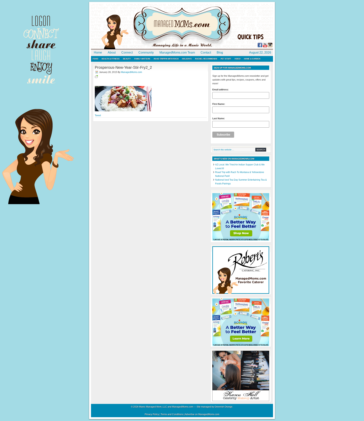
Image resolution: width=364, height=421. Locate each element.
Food (95, 59)
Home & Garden (252, 59)
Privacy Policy (152, 414)
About (112, 52)
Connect (127, 52)
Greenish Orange (223, 406)
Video (238, 59)
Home (98, 52)
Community (146, 52)
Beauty (127, 59)
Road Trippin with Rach (166, 59)
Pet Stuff (226, 59)
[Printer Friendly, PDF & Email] (96, 77)
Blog (220, 52)
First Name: (218, 104)
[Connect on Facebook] (260, 46)
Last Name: (218, 118)
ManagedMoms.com (134, 26)
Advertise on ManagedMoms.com (202, 414)
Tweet (98, 115)
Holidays (187, 59)
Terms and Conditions (172, 414)
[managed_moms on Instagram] (270, 46)
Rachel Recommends (206, 59)
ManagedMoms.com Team (177, 52)
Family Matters (142, 59)
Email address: (220, 89)
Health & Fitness (111, 59)
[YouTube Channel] (265, 46)
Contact (206, 52)
